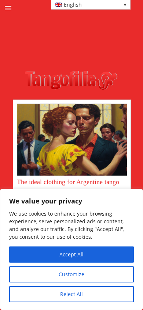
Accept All (71, 254)
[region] (71, 249)
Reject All (71, 294)
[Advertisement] (79, 51)
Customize (71, 274)
